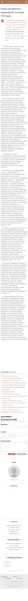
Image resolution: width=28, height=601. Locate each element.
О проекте (18, 578)
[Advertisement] (14, 356)
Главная (3, 5)
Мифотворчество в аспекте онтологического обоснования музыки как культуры (14, 396)
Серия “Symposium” (13, 25)
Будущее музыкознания (9, 376)
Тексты (14, 576)
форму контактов (16, 586)
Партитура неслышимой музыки (12, 412)
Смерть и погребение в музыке (12, 400)
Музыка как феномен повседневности (14, 407)
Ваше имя (5, 424)
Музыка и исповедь (8, 391)
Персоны (10, 5)
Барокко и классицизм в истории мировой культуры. (15, 27)
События (4, 576)
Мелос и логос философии (10, 409)
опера (6, 564)
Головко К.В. (18, 5)
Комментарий (6, 441)
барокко (6, 566)
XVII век (6, 562)
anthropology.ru (15, 581)
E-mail (3, 432)
